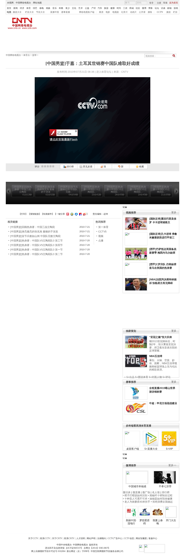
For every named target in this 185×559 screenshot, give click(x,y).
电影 (108, 12)
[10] (53, 166)
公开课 (142, 12)
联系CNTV (69, 538)
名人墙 (156, 492)
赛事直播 (65, 12)
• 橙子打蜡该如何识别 (135, 495)
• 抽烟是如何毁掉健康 (160, 498)
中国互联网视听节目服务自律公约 (107, 551)
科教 (61, 8)
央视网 (10, 2)
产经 (93, 8)
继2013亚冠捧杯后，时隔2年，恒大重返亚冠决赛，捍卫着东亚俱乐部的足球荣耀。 (163, 346)
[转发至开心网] (67, 214)
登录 (151, 3)
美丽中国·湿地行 (131, 522)
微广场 (146, 492)
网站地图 (37, 2)
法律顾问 (101, 538)
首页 (9, 8)
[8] (50, 166)
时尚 (119, 8)
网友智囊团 (141, 538)
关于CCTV (33, 538)
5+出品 (130, 377)
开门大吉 (171, 520)
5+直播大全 (151, 448)
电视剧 (115, 12)
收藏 (141, 166)
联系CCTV (45, 538)
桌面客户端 (132, 448)
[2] (42, 166)
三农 (125, 8)
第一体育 (103, 227)
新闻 (15, 8)
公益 (87, 8)
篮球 (34, 55)
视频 (100, 236)
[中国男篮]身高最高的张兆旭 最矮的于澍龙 (34, 231)
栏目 (175, 12)
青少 (67, 8)
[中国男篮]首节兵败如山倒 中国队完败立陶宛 (35, 236)
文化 (74, 8)
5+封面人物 (155, 377)
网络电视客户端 (86, 12)
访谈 (163, 8)
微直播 (136, 492)
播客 (150, 12)
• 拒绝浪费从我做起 (162, 501)
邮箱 (169, 8)
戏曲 (48, 8)
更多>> (172, 465)
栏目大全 (29, 12)
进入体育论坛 (103, 71)
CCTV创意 (129, 538)
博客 (150, 8)
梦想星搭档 (144, 522)
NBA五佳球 (155, 356)
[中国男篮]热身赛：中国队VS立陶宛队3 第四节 (36, 245)
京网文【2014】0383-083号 (96, 548)
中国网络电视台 (23, 2)
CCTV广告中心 (115, 538)
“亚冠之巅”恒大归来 (160, 337)
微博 (144, 8)
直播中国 (54, 12)
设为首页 (173, 2)
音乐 (54, 8)
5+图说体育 (141, 377)
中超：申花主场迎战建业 (163, 403)
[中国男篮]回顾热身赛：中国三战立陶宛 (32, 227)
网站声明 (91, 538)
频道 (168, 12)
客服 (165, 2)
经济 (22, 8)
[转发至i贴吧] (79, 214)
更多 (173, 212)
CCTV (160, 12)
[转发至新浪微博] (84, 214)
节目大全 (40, 12)
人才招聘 (80, 538)
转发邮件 (47, 214)
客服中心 (153, 538)
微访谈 (126, 492)
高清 (101, 12)
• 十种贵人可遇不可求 (135, 498)
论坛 (157, 8)
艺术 (80, 8)
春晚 (41, 8)
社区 (138, 8)
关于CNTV (57, 538)
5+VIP (169, 448)
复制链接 (34, 214)
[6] (47, 166)
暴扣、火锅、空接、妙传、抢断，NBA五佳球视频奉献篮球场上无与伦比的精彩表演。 (163, 365)
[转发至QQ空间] (71, 214)
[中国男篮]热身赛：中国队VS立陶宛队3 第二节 (36, 254)
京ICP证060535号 (74, 548)
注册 (159, 3)
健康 (112, 8)
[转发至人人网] (76, 214)
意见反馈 (87, 166)
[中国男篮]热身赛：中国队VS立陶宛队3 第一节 (36, 249)
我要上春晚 (158, 522)
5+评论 (167, 377)
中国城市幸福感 (137, 486)
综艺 (35, 8)
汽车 (100, 8)
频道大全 (17, 12)
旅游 (106, 8)
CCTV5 (102, 231)
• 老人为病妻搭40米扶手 (136, 501)
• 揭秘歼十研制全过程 (160, 495)
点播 (100, 240)
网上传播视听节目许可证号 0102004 (48, 551)
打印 (23, 214)
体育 (28, 8)
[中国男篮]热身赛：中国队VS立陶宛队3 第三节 (36, 240)
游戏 (176, 8)
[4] (45, 166)
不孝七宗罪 (165, 486)
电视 (9, 12)
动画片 (133, 12)
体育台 (26, 55)
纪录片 (124, 12)
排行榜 (70, 166)
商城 (131, 8)
